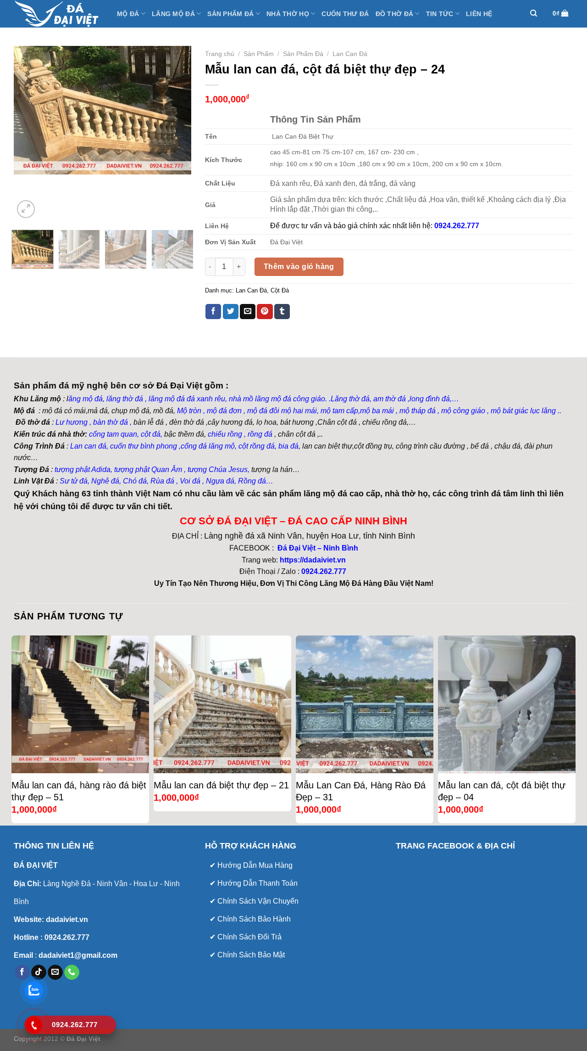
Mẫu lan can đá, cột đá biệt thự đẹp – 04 (501, 791)
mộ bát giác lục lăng (522, 411)
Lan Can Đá (349, 54)
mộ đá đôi (262, 411)
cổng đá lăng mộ (208, 446)
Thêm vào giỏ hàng (299, 266)
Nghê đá (104, 481)
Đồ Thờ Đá (395, 13)
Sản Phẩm (259, 54)
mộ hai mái (299, 411)
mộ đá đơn (223, 411)
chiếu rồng (225, 434)
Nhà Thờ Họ (287, 13)
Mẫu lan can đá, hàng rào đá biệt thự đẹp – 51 (78, 791)
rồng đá (260, 434)
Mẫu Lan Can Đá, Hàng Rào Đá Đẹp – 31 (361, 791)
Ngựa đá (220, 481)
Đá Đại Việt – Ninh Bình (317, 548)
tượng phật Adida (83, 469)
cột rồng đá (256, 446)
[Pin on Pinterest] (264, 312)
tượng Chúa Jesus (218, 469)
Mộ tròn (189, 411)
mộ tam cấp (339, 411)
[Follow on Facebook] (22, 972)
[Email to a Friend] (247, 312)
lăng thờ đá (125, 399)
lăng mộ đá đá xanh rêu (187, 399)
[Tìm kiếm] (533, 14)
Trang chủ (219, 54)
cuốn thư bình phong (143, 446)
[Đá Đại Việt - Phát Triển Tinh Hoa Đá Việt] (58, 14)
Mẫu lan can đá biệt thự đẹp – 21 (221, 785)
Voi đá (190, 481)
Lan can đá (87, 446)
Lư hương (71, 422)
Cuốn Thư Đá (345, 13)
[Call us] (71, 972)
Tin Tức (440, 13)
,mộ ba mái (376, 411)
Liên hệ (479, 13)
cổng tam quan (113, 434)
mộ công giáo (463, 411)
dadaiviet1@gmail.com (77, 955)
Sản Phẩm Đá (230, 13)
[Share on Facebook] (213, 312)
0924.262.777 (323, 571)
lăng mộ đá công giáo (290, 399)
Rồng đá (252, 481)
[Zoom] (26, 209)
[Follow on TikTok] (38, 972)
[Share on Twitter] (230, 312)
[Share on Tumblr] (282, 312)
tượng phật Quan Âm (148, 469)
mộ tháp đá (417, 411)
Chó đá (135, 481)
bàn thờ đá (110, 422)
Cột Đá (280, 290)
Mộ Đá (128, 13)
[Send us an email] (55, 972)
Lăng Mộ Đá (173, 13)
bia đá (288, 446)
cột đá (151, 434)
